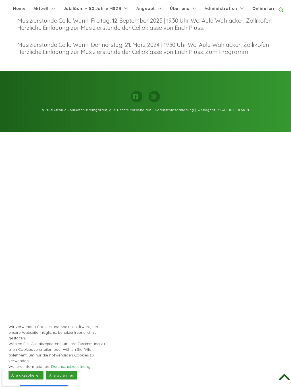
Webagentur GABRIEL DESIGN (223, 110)
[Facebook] (136, 96)
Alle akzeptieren (26, 375)
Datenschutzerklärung (174, 110)
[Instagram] (154, 96)
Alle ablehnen (61, 375)
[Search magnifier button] (281, 10)
